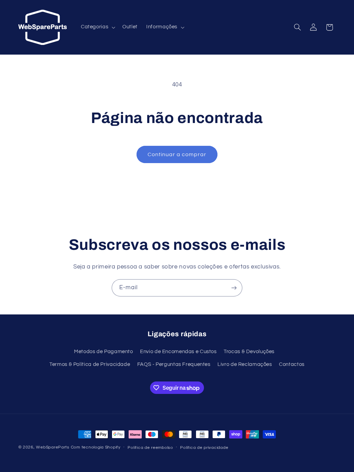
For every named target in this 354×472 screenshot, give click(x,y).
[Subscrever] (234, 287)
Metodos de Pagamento (103, 351)
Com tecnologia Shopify (96, 447)
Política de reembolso (150, 448)
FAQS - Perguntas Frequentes (174, 364)
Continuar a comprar (177, 154)
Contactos (292, 364)
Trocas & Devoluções (249, 351)
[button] (97, 27)
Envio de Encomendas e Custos (178, 351)
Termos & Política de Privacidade (89, 364)
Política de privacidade (204, 448)
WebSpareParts (52, 447)
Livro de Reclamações (244, 364)
